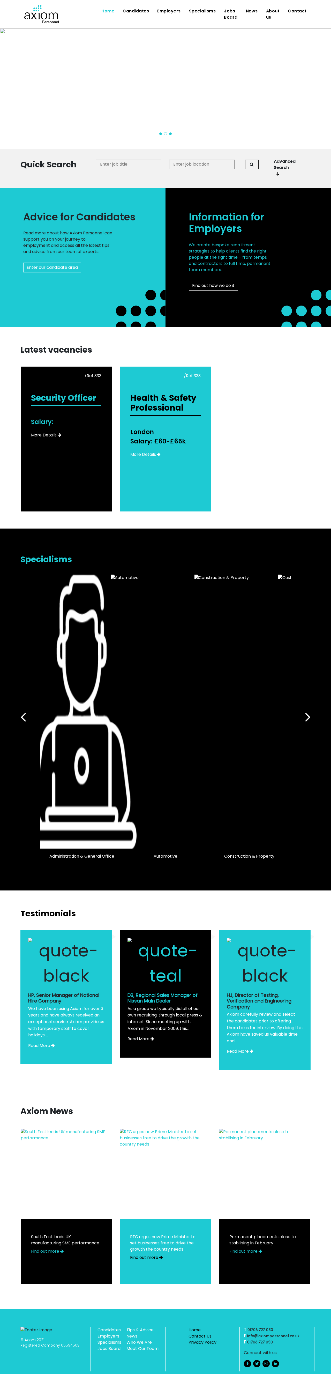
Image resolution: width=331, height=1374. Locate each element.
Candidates (136, 11)
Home (108, 11)
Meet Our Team (142, 1348)
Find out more (45, 1251)
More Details (44, 435)
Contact (297, 11)
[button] (160, 133)
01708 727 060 (260, 1330)
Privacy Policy (202, 1342)
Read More (39, 1046)
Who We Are (139, 1342)
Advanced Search (285, 164)
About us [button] (273, 14)
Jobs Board (231, 14)
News (252, 11)
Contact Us (200, 1336)
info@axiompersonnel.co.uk (273, 1336)
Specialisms (202, 11)
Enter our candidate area (52, 267)
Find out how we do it (213, 285)
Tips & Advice (140, 1330)
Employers (169, 11)
